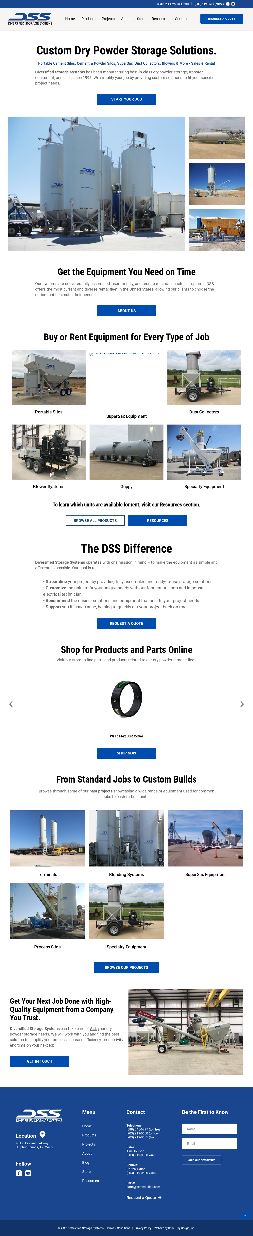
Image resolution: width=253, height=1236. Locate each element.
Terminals (47, 874)
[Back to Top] (245, 1215)
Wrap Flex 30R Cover (126, 736)
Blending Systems (126, 874)
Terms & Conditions (118, 1228)
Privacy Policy (142, 1228)
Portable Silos (48, 411)
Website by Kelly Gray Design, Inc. (174, 1228)
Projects (108, 19)
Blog (85, 1162)
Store (141, 19)
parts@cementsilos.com (143, 1187)
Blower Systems (48, 486)
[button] (11, 704)
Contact (181, 19)
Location (26, 1136)
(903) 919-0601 (137, 1137)
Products (88, 19)
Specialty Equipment (204, 486)
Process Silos (47, 946)
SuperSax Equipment (126, 416)
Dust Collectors (204, 411)
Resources (160, 19)
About (126, 19)
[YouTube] (233, 4)
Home (70, 19)
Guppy (126, 486)
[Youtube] (28, 1173)
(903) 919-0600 (204, 4)
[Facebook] (227, 4)
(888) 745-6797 (166, 3)
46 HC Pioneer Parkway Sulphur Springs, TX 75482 (34, 1145)
